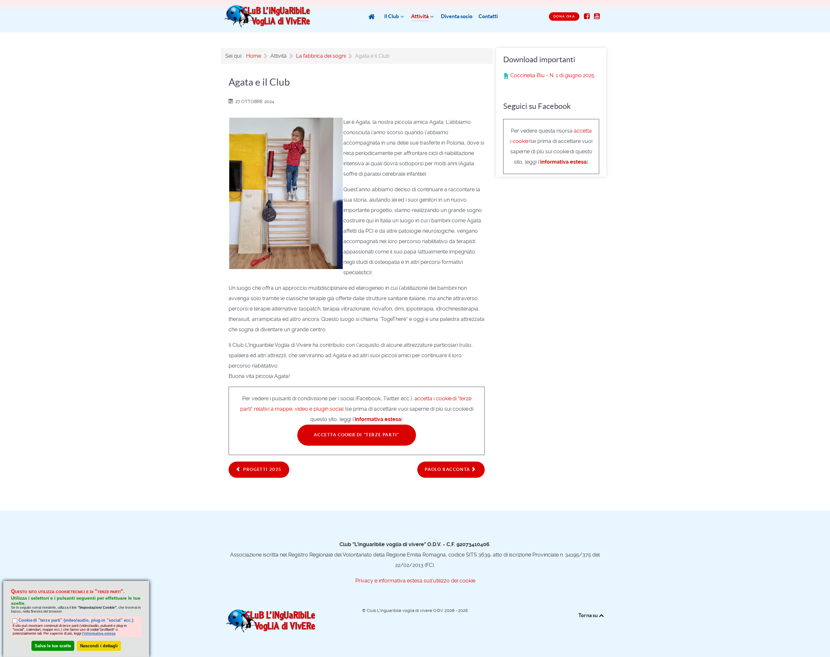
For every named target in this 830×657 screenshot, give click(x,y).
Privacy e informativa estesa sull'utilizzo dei (415, 581)
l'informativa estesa (98, 633)
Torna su (588, 615)
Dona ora (564, 16)
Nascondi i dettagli (99, 645)
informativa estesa (378, 419)
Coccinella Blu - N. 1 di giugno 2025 (551, 75)
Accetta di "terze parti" (356, 434)
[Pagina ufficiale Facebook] (586, 16)
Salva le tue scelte (53, 645)
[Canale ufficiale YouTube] (597, 16)
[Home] (372, 16)
